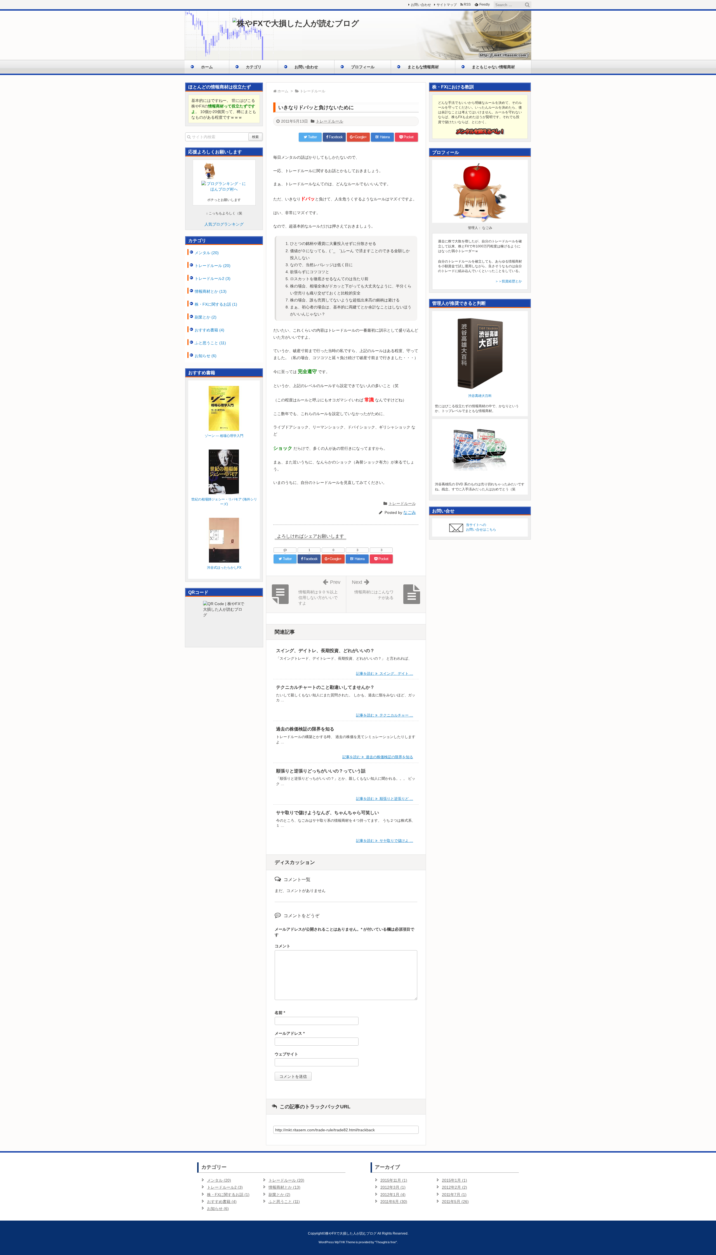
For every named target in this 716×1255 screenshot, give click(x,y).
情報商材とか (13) (211, 291)
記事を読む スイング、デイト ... (384, 673)
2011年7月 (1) (454, 1194)
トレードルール (329, 121)
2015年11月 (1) (393, 1180)
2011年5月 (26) (455, 1201)
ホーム (207, 67)
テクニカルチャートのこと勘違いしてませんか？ (325, 687)
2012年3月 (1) (393, 1187)
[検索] (527, 4)
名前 (280, 1012)
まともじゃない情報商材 (493, 67)
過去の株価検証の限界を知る (305, 729)
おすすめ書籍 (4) (209, 330)
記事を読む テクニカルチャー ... (384, 715)
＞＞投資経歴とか (508, 281)
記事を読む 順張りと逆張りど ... (384, 799)
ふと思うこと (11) (210, 343)
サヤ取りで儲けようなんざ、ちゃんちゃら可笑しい (327, 812)
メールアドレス (290, 1033)
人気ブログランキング (224, 224)
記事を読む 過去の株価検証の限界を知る (377, 757)
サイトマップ (447, 5)
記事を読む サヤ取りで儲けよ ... (384, 841)
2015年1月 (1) (454, 1180)
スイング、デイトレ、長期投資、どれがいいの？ (325, 650)
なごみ (409, 512)
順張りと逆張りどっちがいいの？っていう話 (321, 771)
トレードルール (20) (212, 265)
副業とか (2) (205, 317)
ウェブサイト (286, 1054)
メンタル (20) (207, 252)
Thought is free (386, 1242)
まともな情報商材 (423, 67)
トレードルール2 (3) (212, 278)
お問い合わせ (306, 67)
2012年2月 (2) (454, 1187)
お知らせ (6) (205, 355)
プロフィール (363, 67)
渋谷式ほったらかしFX (224, 568)
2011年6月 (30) (393, 1201)
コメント (282, 946)
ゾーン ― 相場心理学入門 (224, 436)
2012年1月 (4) (393, 1194)
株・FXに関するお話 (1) (216, 304)
